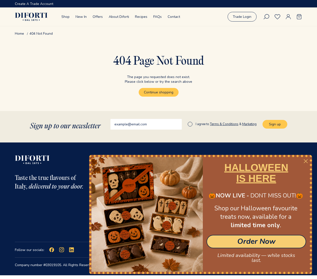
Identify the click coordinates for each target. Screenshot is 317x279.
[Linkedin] (71, 249)
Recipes (141, 16)
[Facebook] (51, 249)
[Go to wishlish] (277, 16)
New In (81, 16)
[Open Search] (266, 16)
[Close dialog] (305, 161)
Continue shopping (158, 92)
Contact (174, 16)
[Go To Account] (288, 16)
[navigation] (158, 33)
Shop (65, 16)
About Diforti (119, 16)
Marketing (249, 124)
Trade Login (242, 16)
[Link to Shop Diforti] (31, 17)
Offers (98, 16)
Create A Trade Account (34, 3)
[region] (158, 3)
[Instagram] (61, 249)
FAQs (157, 16)
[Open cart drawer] (299, 16)
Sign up (275, 124)
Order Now (256, 241)
